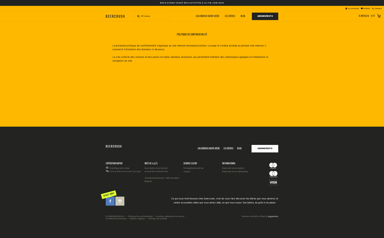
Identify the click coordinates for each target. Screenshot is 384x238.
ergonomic (273, 216)
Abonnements (265, 16)
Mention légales (137, 218)
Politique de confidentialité (140, 216)
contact (186, 171)
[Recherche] (138, 16)
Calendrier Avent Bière (207, 16)
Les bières (230, 16)
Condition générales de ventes (170, 216)
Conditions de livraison (116, 218)
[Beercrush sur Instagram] (119, 201)
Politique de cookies (157, 218)
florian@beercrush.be (193, 168)
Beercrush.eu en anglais (233, 168)
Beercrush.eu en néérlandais (235, 171)
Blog (243, 16)
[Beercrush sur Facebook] (110, 201)
